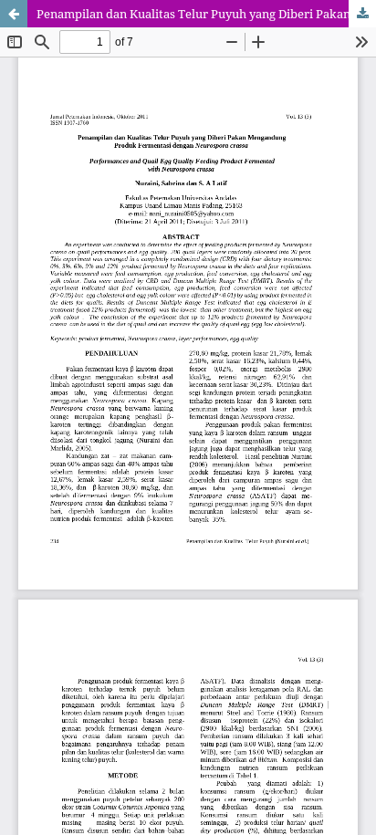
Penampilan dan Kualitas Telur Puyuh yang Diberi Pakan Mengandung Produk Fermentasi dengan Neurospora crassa (206, 13)
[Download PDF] (362, 13)
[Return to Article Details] (13, 13)
